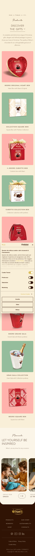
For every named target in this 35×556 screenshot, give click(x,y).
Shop (10, 527)
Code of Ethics (13, 541)
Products (9, 520)
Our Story (25, 520)
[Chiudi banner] (32, 244)
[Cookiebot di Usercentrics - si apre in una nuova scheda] (21, 245)
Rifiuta (17, 309)
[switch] (30, 277)
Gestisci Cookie (25, 294)
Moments (9, 523)
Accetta (17, 299)
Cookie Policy (19, 260)
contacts (25, 527)
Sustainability (25, 523)
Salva (17, 304)
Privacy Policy (22, 541)
